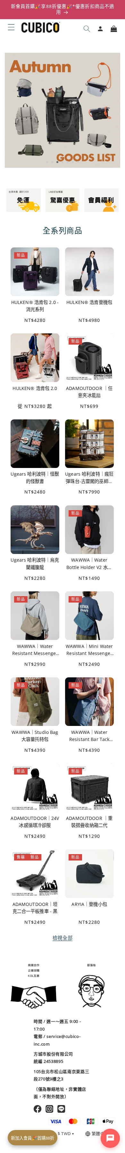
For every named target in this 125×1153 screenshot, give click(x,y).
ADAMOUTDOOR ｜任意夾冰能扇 (89, 391)
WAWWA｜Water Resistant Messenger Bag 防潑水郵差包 (35, 650)
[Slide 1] (47, 162)
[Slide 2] (52, 162)
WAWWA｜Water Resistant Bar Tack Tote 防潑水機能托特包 (89, 736)
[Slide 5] (68, 162)
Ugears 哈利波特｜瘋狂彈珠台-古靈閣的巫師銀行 (89, 478)
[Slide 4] (62, 162)
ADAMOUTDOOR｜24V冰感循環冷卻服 (35, 821)
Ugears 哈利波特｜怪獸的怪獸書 (35, 477)
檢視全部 (63, 938)
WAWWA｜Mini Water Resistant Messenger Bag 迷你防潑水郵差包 (89, 650)
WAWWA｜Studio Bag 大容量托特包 (35, 735)
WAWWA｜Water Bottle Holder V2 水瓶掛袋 (89, 564)
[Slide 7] (78, 162)
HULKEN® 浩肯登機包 (89, 302)
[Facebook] (38, 1109)
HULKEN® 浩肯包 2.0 (35, 388)
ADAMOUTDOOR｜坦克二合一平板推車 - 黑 (35, 907)
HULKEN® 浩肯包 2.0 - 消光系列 (35, 305)
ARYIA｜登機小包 (89, 904)
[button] (11, 27)
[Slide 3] (57, 162)
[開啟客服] (110, 1138)
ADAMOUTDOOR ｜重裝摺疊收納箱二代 (89, 821)
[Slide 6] (73, 162)
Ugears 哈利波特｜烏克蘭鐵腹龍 (35, 563)
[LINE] (61, 1109)
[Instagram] (50, 1109)
